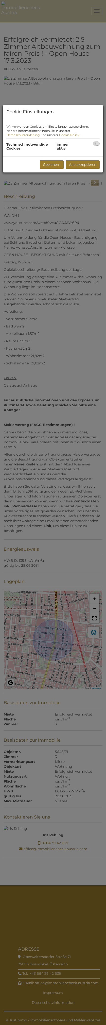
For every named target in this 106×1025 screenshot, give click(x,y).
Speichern (51, 164)
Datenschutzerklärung (23, 135)
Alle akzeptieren (82, 164)
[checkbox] (96, 143)
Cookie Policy (69, 135)
